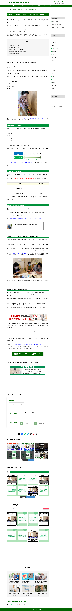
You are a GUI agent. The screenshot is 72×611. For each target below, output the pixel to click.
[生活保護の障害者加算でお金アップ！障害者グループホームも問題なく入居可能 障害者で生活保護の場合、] (44, 480)
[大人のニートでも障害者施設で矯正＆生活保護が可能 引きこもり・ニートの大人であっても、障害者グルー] (33, 480)
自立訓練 (53, 79)
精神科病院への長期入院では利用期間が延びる (16, 49)
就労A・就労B (54, 57)
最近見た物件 (54, 3)
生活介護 (53, 70)
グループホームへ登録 (59, 5)
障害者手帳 (54, 51)
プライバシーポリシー (56, 103)
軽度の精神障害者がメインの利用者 (14, 45)
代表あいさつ (24, 5)
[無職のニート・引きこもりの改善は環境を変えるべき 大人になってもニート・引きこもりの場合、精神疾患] (22, 490)
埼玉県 (42, 412)
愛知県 (25, 412)
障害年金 (53, 54)
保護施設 (53, 82)
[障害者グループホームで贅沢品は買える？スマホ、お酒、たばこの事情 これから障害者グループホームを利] (12, 480)
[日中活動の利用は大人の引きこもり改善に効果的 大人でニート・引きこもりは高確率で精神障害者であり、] (22, 480)
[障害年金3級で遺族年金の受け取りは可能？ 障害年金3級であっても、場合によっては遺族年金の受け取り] (44, 490)
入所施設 (53, 60)
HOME (12, 5)
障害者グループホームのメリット (58, 24)
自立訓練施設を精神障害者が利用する (14, 53)
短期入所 (53, 73)
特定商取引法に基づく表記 (57, 106)
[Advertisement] (28, 384)
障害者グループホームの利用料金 (58, 27)
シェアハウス (12, 404)
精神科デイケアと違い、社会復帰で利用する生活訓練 (17, 43)
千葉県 (33, 412)
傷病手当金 (54, 85)
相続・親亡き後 (55, 48)
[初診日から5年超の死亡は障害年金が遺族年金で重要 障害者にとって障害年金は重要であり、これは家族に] (12, 490)
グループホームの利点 (36, 5)
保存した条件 (62, 3)
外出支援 (53, 76)
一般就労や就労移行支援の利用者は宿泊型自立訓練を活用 (17, 51)
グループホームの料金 (48, 5)
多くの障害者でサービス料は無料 (14, 47)
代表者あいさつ (55, 21)
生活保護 (53, 88)
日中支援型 (20, 404)
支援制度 (53, 45)
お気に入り (58, 3)
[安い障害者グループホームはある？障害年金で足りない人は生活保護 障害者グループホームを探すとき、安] (33, 490)
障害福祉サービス (55, 42)
